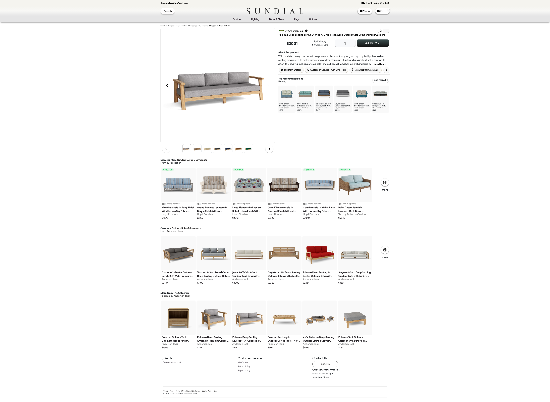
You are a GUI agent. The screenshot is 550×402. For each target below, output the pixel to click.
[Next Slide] (268, 86)
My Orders (243, 362)
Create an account (172, 362)
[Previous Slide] (167, 86)
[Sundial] (275, 11)
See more (379, 80)
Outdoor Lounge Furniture (177, 26)
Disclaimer (196, 391)
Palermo (165, 295)
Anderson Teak (175, 231)
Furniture (163, 26)
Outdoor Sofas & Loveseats (198, 26)
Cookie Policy (207, 391)
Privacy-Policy (168, 391)
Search (168, 11)
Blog (215, 391)
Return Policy (244, 366)
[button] (218, 85)
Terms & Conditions (183, 391)
